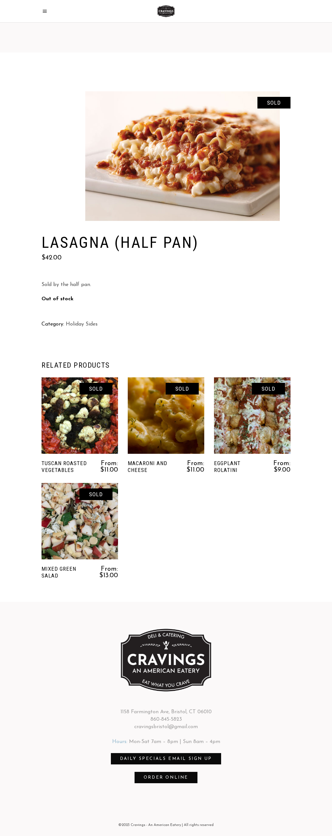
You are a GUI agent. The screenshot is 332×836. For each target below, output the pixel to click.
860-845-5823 (166, 719)
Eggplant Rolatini (227, 466)
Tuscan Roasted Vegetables (64, 466)
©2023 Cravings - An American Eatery (149, 825)
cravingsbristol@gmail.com (166, 726)
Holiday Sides (82, 324)
